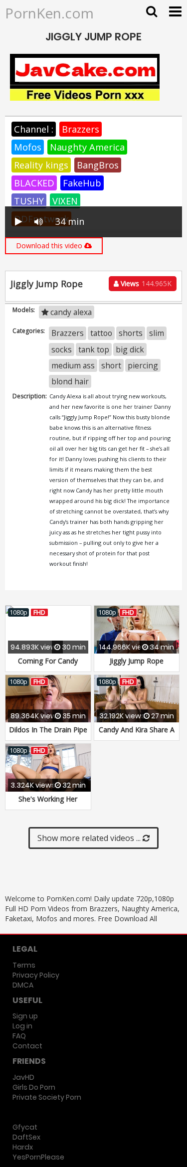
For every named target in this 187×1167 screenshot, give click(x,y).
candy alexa (70, 312)
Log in (22, 1026)
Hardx (22, 1147)
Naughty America (87, 147)
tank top (93, 349)
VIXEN (65, 201)
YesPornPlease (38, 1157)
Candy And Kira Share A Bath (137, 734)
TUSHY (29, 201)
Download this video (50, 245)
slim (156, 333)
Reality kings (41, 165)
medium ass (73, 365)
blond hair (70, 381)
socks (61, 349)
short (111, 365)
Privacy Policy (35, 975)
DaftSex (26, 1137)
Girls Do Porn (33, 1087)
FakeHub (82, 183)
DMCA (22, 985)
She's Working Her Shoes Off (47, 804)
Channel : (33, 129)
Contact (27, 1046)
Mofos (27, 147)
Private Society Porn (46, 1097)
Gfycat (24, 1127)
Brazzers (80, 129)
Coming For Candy (48, 661)
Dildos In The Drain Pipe (48, 729)
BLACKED (34, 183)
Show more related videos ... (90, 838)
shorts (131, 333)
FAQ (19, 1036)
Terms (23, 965)
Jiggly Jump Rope (137, 661)
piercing (143, 365)
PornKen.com (49, 12)
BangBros (98, 165)
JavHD (23, 1077)
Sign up (25, 1016)
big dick (130, 349)
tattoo (101, 333)
